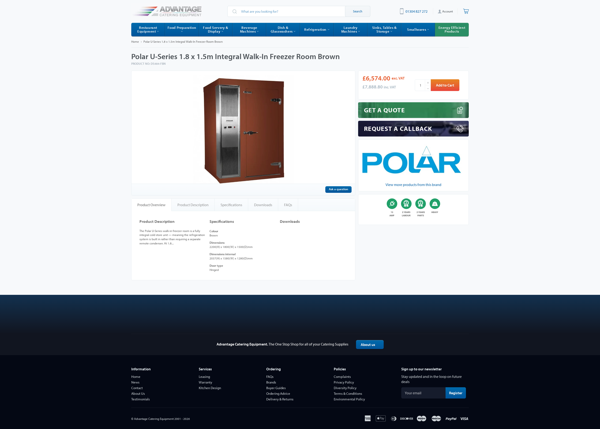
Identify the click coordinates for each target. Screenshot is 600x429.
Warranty (205, 382)
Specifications (231, 204)
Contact (137, 388)
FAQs (288, 204)
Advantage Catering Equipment (154, 419)
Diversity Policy (345, 388)
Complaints (342, 376)
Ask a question (338, 189)
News (135, 382)
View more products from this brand (413, 184)
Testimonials (140, 399)
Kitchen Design (210, 388)
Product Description (193, 204)
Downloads (263, 204)
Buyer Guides (276, 388)
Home (135, 41)
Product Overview (151, 204)
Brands (271, 382)
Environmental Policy (349, 399)
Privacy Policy (344, 382)
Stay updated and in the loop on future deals (431, 379)
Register (457, 392)
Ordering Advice (278, 393)
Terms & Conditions (348, 393)
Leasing (204, 376)
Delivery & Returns (279, 399)
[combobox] (298, 11)
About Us (138, 393)
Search (357, 11)
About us (368, 344)
